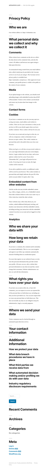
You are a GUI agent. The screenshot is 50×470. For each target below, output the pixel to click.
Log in (11, 446)
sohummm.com (14, 5)
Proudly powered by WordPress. (25, 463)
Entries (13, 449)
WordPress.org (15, 454)
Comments (15, 451)
